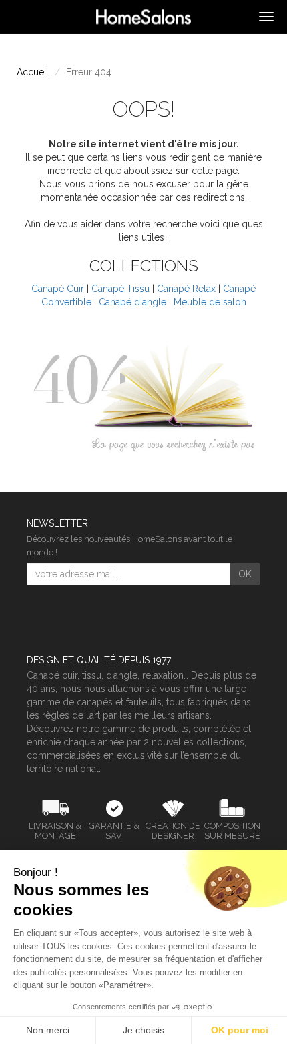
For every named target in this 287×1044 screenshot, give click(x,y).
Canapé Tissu (120, 288)
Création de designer (173, 831)
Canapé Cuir (57, 288)
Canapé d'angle (132, 302)
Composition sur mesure (232, 831)
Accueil (33, 72)
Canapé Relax (186, 288)
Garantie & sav (114, 831)
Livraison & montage (55, 831)
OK (245, 574)
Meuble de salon (210, 302)
